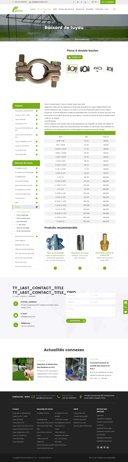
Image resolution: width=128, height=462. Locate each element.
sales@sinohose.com (39, 2)
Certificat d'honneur (80, 419)
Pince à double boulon (82, 39)
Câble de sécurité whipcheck (24, 249)
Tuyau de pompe (20, 150)
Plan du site (92, 458)
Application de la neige (104, 428)
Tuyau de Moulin (20, 119)
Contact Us (76, 57)
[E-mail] (125, 302)
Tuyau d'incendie (20, 154)
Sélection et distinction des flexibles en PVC (47, 366)
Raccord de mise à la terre (23, 185)
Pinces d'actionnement (23, 231)
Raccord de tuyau (44, 9)
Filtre (16, 203)
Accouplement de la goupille (24, 172)
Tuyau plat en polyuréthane (24, 111)
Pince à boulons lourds (23, 218)
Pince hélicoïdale (22, 222)
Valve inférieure (20, 241)
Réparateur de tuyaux (80, 253)
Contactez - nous (101, 9)
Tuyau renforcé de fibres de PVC (24, 129)
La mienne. (100, 425)
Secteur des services (66, 9)
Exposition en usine (80, 423)
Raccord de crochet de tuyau (24, 236)
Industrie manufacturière (105, 422)
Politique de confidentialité (106, 458)
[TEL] (125, 307)
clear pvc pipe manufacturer (83, 426)
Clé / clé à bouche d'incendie (24, 253)
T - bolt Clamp (21, 225)
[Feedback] (125, 311)
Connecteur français (21, 181)
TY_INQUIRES (109, 2)
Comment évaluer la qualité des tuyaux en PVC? (100, 366)
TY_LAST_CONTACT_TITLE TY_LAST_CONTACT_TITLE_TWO (36, 290)
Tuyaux (33, 9)
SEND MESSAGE (75, 321)
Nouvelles (89, 9)
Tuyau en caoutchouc (22, 146)
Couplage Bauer (20, 177)
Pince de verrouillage (55, 253)
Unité (55, 9)
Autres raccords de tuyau (23, 266)
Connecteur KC (20, 198)
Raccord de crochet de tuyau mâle (105, 254)
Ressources (80, 9)
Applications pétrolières (104, 438)
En (95, 2)
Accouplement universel (23, 190)
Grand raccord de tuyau (23, 194)
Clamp (68, 39)
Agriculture (100, 416)
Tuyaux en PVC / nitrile (22, 115)
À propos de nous (79, 413)
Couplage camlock (21, 168)
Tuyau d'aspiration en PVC (23, 141)
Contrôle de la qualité (81, 416)
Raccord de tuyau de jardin (24, 258)
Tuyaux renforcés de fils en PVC (24, 136)
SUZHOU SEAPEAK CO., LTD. (28, 458)
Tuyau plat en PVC (21, 124)
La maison (42, 39)
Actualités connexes (64, 350)
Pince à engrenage (22, 215)
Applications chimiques (104, 419)
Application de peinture (104, 441)
